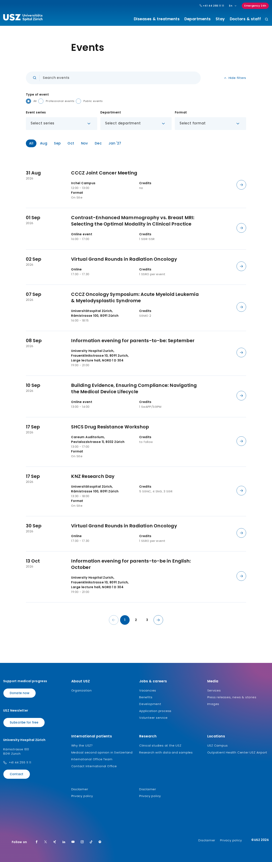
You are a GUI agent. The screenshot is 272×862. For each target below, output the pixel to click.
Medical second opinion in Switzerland (102, 752)
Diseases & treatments (157, 19)
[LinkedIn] (64, 842)
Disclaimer (79, 789)
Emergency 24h (255, 6)
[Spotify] (100, 842)
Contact (16, 774)
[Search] (266, 19)
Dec (98, 143)
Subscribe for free (24, 722)
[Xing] (54, 842)
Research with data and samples (166, 752)
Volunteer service (153, 718)
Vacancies (147, 690)
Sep (57, 143)
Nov (84, 143)
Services (214, 690)
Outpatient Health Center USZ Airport (237, 752)
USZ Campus (217, 745)
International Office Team (92, 759)
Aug (43, 143)
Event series (36, 112)
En (230, 6)
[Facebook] (36, 842)
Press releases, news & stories (231, 697)
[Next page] (158, 620)
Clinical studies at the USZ (160, 745)
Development (150, 704)
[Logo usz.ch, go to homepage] (22, 18)
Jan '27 (115, 143)
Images (213, 704)
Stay (220, 19)
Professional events (60, 101)
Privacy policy (82, 796)
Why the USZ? (82, 745)
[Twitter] (45, 842)
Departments (197, 19)
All (35, 101)
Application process (155, 711)
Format (181, 112)
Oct (71, 143)
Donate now (19, 693)
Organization (81, 690)
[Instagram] (82, 842)
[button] (61, 123)
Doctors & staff (245, 19)
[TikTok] (91, 842)
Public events (93, 101)
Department (110, 112)
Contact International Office (94, 766)
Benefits (145, 697)
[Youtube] (73, 842)
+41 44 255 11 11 (213, 5)
